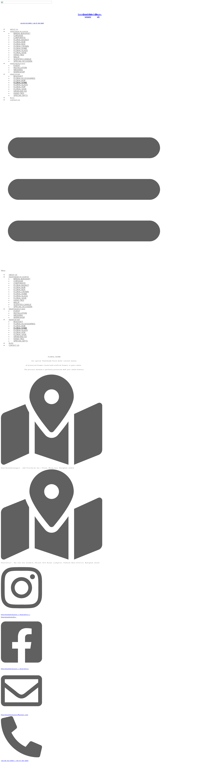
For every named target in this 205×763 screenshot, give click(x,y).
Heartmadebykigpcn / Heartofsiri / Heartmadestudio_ (15, 616)
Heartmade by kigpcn (19, 31)
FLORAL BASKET (21, 40)
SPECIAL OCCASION (23, 61)
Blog (11, 343)
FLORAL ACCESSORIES (24, 78)
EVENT (17, 66)
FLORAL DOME (20, 48)
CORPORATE (20, 38)
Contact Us (15, 100)
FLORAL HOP (20, 87)
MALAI (16, 57)
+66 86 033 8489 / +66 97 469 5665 (32, 23)
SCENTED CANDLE (22, 59)
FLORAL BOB (19, 42)
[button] (84, 187)
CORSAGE (18, 36)
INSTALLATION (20, 68)
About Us (13, 275)
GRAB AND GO (20, 91)
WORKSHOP (19, 72)
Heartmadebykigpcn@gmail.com (14, 715)
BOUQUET (18, 76)
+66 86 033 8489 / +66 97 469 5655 (14, 761)
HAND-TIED (19, 55)
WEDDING (18, 70)
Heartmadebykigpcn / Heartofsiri (15, 669)
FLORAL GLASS (21, 51)
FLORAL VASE (20, 53)
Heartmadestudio (17, 64)
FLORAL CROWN (21, 46)
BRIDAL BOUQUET (22, 33)
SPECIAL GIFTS (21, 95)
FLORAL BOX (19, 44)
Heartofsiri (15, 74)
